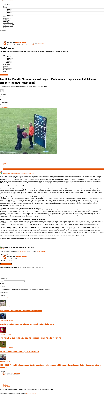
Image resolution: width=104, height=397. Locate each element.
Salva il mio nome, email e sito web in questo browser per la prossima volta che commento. (26, 289)
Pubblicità (5, 385)
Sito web (2, 286)
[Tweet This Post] (53, 158)
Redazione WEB (4, 107)
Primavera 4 (9, 15)
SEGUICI (2, 248)
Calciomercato (7, 17)
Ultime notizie (6, 4)
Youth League (6, 20)
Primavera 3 (9, 14)
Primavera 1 (9, 9)
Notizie (5, 7)
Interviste (5, 6)
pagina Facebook (41, 251)
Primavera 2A (9, 10)
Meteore (5, 21)
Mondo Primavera (22, 251)
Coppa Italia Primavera (9, 24)
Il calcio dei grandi (8, 26)
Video (4, 27)
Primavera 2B (9, 12)
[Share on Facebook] (53, 156)
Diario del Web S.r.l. (31, 393)
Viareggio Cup (7, 18)
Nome (2, 281)
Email (2, 284)
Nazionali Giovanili (8, 23)
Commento (3, 278)
